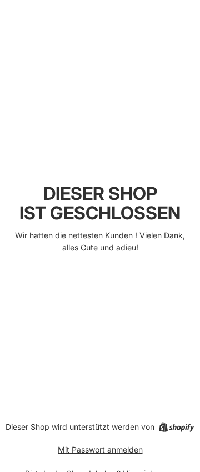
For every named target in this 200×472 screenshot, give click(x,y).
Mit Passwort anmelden (100, 449)
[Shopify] (176, 427)
